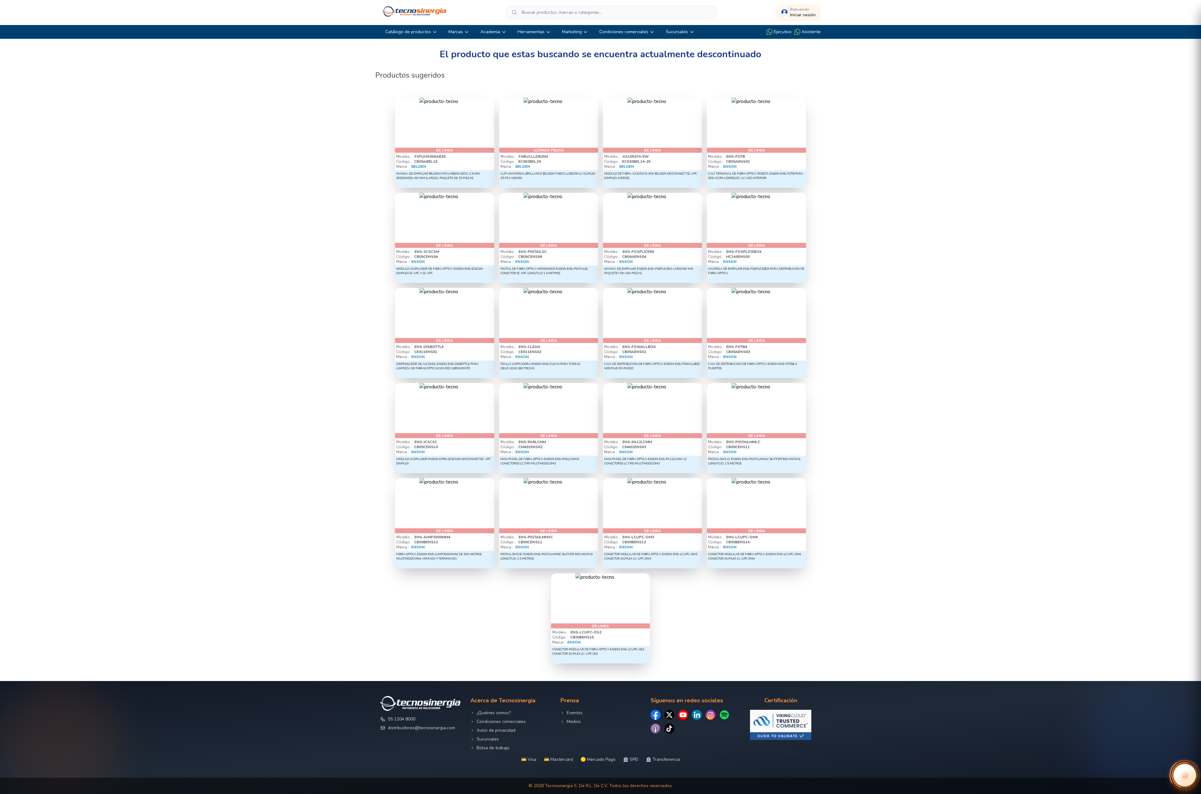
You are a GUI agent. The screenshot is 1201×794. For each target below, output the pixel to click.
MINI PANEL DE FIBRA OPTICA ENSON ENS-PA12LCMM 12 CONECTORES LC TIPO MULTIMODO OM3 (645, 461)
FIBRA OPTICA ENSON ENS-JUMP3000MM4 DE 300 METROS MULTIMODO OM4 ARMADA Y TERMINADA (439, 556)
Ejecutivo (783, 32)
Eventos (575, 713)
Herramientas (531, 32)
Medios (574, 722)
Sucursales (677, 32)
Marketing (572, 32)
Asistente (811, 32)
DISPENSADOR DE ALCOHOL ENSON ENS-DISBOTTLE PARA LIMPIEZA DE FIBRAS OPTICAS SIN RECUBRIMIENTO (437, 366)
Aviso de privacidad (496, 730)
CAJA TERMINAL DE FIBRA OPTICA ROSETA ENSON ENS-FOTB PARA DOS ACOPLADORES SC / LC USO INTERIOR (755, 176)
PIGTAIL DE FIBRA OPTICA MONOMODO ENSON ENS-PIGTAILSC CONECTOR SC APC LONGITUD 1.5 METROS (544, 271)
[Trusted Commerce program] (780, 725)
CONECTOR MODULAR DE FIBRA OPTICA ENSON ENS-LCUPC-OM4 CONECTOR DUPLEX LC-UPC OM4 (754, 556)
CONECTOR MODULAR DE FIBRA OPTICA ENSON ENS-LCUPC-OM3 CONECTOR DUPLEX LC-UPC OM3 (650, 556)
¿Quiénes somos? (494, 713)
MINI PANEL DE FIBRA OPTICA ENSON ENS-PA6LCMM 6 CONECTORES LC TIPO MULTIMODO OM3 (539, 461)
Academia (490, 32)
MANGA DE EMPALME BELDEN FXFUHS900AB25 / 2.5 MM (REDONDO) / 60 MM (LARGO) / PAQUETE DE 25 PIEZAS (438, 176)
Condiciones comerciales (623, 32)
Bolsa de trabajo (493, 748)
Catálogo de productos (408, 32)
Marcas (455, 32)
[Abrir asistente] (1184, 775)
